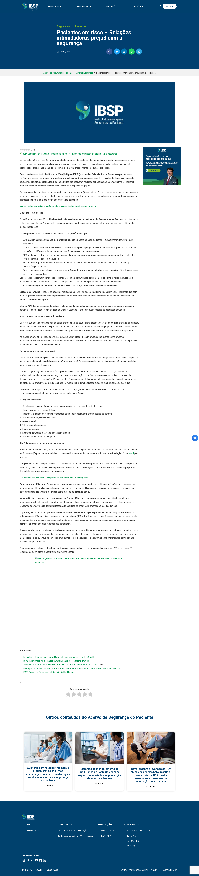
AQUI (131, 453)
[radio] (68, 695)
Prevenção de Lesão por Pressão (74, 836)
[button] (161, 6)
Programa (105, 836)
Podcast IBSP (133, 841)
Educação (111, 6)
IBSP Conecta (107, 830)
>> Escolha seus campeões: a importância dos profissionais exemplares (54, 477)
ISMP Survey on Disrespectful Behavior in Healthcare (48, 672)
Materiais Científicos (84, 73)
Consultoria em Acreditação (72, 830)
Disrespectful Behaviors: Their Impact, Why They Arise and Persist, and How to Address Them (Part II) (71, 668)
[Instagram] (23, 860)
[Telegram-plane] (28, 860)
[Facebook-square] (40, 860)
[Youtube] (36, 860)
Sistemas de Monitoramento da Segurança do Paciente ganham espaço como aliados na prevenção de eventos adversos (99, 773)
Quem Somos (54, 6)
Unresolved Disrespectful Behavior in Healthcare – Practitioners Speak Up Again (61, 664)
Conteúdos (137, 6)
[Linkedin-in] (32, 860)
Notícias (131, 836)
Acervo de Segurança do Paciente (57, 73)
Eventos (131, 846)
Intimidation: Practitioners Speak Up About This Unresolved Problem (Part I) (59, 657)
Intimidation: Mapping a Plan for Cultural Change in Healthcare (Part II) (56, 661)
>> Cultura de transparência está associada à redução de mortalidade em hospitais (58, 206)
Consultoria (82, 6)
